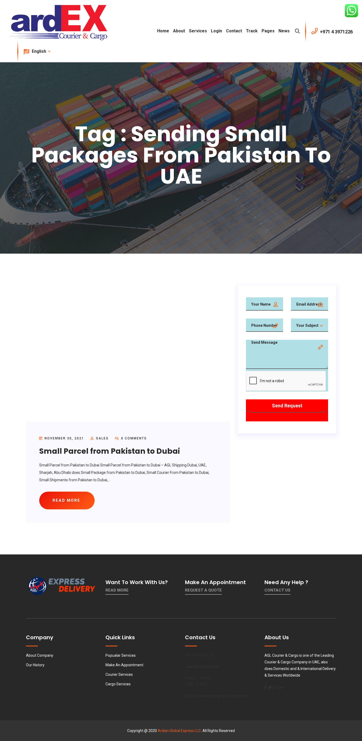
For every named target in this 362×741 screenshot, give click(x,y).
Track (252, 30)
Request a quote (203, 590)
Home (163, 30)
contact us (277, 590)
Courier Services (119, 674)
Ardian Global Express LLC (179, 731)
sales (102, 438)
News (284, 30)
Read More (117, 590)
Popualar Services (120, 655)
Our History (35, 665)
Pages (268, 30)
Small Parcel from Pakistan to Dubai (109, 451)
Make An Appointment (124, 665)
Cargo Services (118, 684)
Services (198, 30)
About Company (39, 655)
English (39, 51)
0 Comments (133, 438)
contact (234, 30)
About (179, 30)
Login (216, 30)
